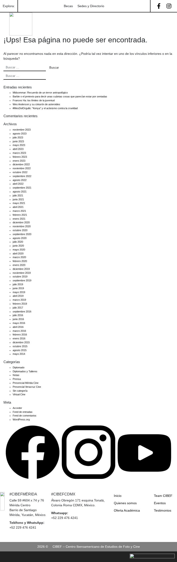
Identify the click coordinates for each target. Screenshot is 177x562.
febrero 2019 (20, 303)
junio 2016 (18, 319)
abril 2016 (18, 327)
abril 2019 (18, 295)
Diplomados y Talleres (25, 371)
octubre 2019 (20, 276)
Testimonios (162, 510)
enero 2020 (19, 265)
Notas (16, 375)
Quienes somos (125, 503)
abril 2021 (18, 207)
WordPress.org (21, 419)
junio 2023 (18, 141)
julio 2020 (18, 241)
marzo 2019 (19, 299)
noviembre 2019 (22, 272)
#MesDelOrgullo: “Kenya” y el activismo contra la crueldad (45, 108)
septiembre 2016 (22, 311)
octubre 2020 (20, 230)
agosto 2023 (20, 133)
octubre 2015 (20, 346)
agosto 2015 (20, 350)
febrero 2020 (20, 261)
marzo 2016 (19, 330)
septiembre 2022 (22, 176)
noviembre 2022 (22, 168)
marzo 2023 (19, 152)
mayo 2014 (19, 353)
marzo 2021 (19, 211)
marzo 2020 (19, 257)
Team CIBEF (163, 496)
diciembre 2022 (21, 164)
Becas (68, 6)
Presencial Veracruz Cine (27, 386)
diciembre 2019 (21, 269)
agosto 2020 (20, 238)
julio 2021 (18, 195)
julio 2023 (18, 137)
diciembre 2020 (21, 222)
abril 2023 (18, 149)
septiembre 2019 (22, 280)
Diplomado (18, 367)
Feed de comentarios (24, 415)
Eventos (160, 503)
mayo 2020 (19, 249)
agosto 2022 (20, 180)
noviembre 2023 (22, 129)
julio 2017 (18, 307)
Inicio (117, 496)
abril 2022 (18, 183)
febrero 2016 (20, 334)
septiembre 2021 (22, 187)
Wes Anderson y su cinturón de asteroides (36, 104)
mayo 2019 (19, 292)
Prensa (17, 379)
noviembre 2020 (22, 226)
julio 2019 (18, 284)
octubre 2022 (20, 172)
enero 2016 (19, 338)
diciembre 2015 (21, 342)
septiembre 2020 (22, 234)
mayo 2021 (19, 203)
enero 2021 (19, 218)
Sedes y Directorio (90, 6)
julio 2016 (18, 315)
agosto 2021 (20, 191)
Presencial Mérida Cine (25, 382)
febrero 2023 (20, 156)
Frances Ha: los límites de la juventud (34, 100)
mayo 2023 (19, 145)
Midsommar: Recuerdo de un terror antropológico (40, 92)
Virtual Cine (19, 394)
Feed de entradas (22, 412)
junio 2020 (18, 245)
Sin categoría (20, 390)
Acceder (17, 408)
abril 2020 (18, 253)
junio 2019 (18, 288)
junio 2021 (18, 199)
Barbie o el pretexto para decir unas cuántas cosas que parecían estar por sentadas (60, 96)
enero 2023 (19, 160)
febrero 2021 (20, 214)
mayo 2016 (19, 323)
